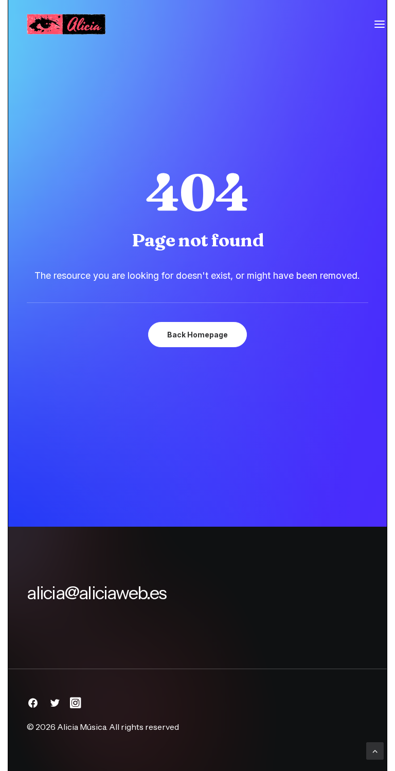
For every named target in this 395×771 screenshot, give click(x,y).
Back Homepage (197, 334)
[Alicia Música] (66, 24)
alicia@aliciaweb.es (96, 593)
